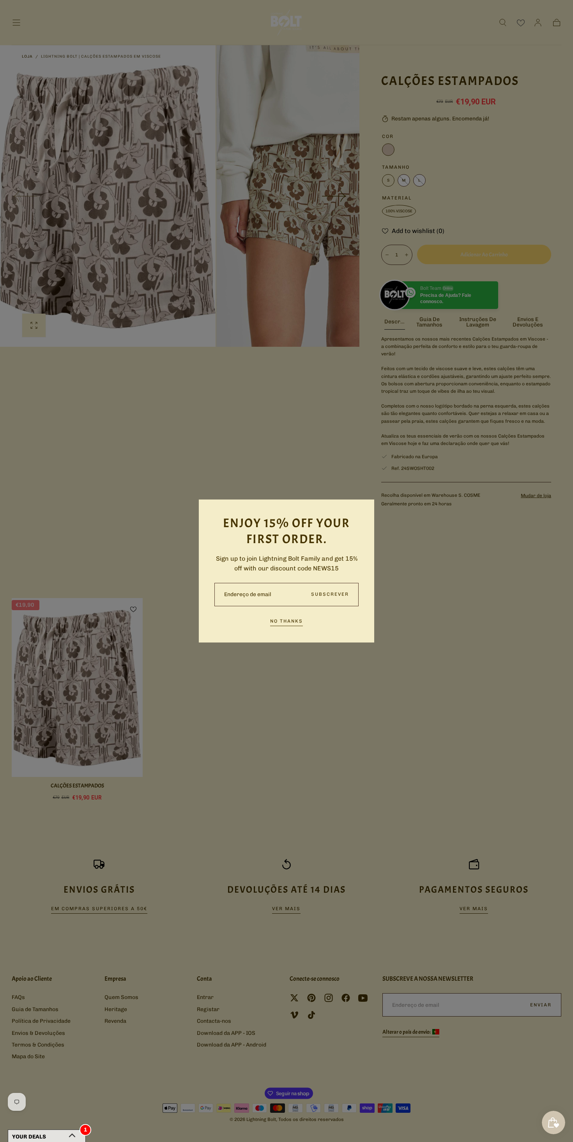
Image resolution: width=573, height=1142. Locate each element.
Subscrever (330, 594)
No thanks (286, 621)
